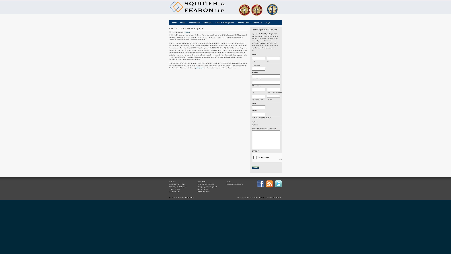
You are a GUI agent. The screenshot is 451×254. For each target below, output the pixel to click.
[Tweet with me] (278, 183)
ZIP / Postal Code (257, 99)
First (253, 61)
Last (268, 61)
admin (188, 32)
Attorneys (206, 23)
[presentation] (270, 157)
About (182, 23)
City (253, 92)
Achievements (194, 23)
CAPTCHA (255, 151)
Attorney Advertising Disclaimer (181, 197)
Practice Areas (242, 23)
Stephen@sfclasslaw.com (235, 184)
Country (269, 99)
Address (255, 72)
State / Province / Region (273, 92)
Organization (256, 65)
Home (174, 23)
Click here (199, 68)
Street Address (256, 79)
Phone (254, 103)
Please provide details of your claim (264, 128)
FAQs (268, 23)
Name (254, 54)
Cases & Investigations (225, 23)
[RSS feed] (269, 183)
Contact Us (257, 23)
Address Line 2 (256, 85)
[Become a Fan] (260, 183)
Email (254, 110)
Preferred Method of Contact (261, 118)
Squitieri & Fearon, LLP (196, 7)
